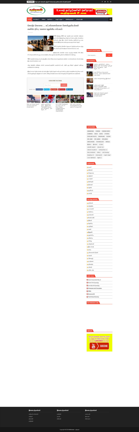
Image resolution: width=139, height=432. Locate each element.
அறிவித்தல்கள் (69, 19)
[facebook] (102, 2)
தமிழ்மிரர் (59, 414)
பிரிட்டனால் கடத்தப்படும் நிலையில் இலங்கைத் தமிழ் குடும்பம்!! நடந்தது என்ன (76, 106)
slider (108, 136)
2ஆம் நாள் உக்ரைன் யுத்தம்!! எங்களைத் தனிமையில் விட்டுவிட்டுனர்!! (53, 2)
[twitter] (105, 2)
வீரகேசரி (59, 418)
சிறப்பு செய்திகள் (91, 152)
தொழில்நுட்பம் (90, 155)
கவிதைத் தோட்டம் (103, 149)
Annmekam (90, 131)
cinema (98, 131)
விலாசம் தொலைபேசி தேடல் (94, 279)
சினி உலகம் (87, 418)
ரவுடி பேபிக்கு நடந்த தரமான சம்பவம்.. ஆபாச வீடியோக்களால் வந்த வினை (102, 74)
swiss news (90, 141)
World (31, 32)
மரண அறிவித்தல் (91, 157)
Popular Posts (92, 136)
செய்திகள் (36, 19)
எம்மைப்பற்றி (79, 19)
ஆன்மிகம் (49, 19)
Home (29, 19)
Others (107, 133)
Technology (100, 141)
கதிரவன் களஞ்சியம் (92, 149)
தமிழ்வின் (31, 421)
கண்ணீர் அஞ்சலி (91, 147)
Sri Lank (89, 139)
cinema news (106, 131)
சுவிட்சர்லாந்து (105, 152)
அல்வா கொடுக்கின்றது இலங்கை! (102, 78)
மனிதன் (31, 416)
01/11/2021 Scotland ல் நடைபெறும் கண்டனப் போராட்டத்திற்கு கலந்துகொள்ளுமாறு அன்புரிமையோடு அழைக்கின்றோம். (62, 108)
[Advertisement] (99, 366)
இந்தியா (89, 144)
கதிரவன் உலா (100, 147)
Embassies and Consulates (95, 288)
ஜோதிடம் (100, 157)
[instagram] (110, 2)
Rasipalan (101, 136)
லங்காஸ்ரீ (31, 418)
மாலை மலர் (87, 414)
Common (90, 133)
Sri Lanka (97, 139)
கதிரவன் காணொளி (33, 414)
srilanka (105, 139)
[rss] (108, 2)
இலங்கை (95, 144)
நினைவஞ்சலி (99, 155)
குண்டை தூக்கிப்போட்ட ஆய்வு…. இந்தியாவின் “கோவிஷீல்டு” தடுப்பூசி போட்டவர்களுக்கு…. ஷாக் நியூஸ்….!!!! (46, 107)
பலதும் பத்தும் (59, 19)
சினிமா (43, 19)
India (96, 133)
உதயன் (58, 416)
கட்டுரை (101, 144)
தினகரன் (87, 416)
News (101, 133)
